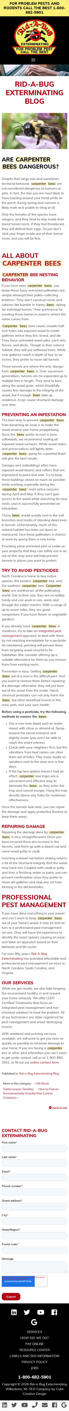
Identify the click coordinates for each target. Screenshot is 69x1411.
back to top (59, 1107)
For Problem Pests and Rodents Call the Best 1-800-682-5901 (34, 8)
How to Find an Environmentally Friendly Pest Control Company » (31, 1093)
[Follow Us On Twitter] (27, 1313)
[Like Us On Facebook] (54, 1313)
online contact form (44, 1062)
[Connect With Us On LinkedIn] (14, 1313)
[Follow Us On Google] (34, 1323)
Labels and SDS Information (34, 1356)
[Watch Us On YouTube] (40, 1313)
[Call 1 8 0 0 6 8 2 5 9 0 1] (35, 1406)
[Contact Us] (45, 1406)
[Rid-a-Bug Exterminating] (35, 37)
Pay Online (34, 1344)
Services (34, 1332)
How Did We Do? (34, 1338)
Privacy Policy (34, 1362)
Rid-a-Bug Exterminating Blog (39, 1073)
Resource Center (34, 1350)
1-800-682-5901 (34, 1377)
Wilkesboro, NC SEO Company (28, 1389)
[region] (34, 70)
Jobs (34, 1368)
